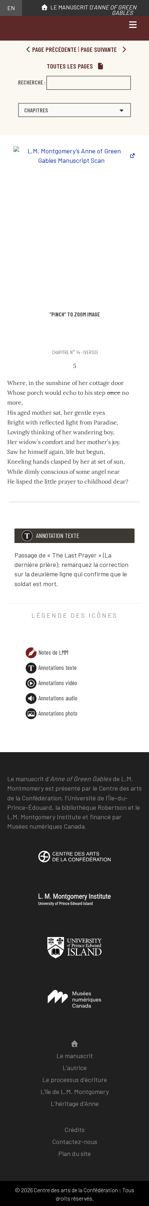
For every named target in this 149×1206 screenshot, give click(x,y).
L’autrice (75, 1068)
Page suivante (99, 49)
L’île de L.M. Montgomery (75, 1091)
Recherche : (32, 82)
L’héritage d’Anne (75, 1103)
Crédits (74, 1130)
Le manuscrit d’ (92, 10)
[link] (8, 338)
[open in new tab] (74, 862)
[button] (74, 110)
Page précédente (54, 49)
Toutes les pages (70, 66)
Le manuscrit (74, 1056)
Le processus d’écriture (74, 1079)
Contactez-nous (74, 1141)
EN (11, 7)
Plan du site (74, 1153)
